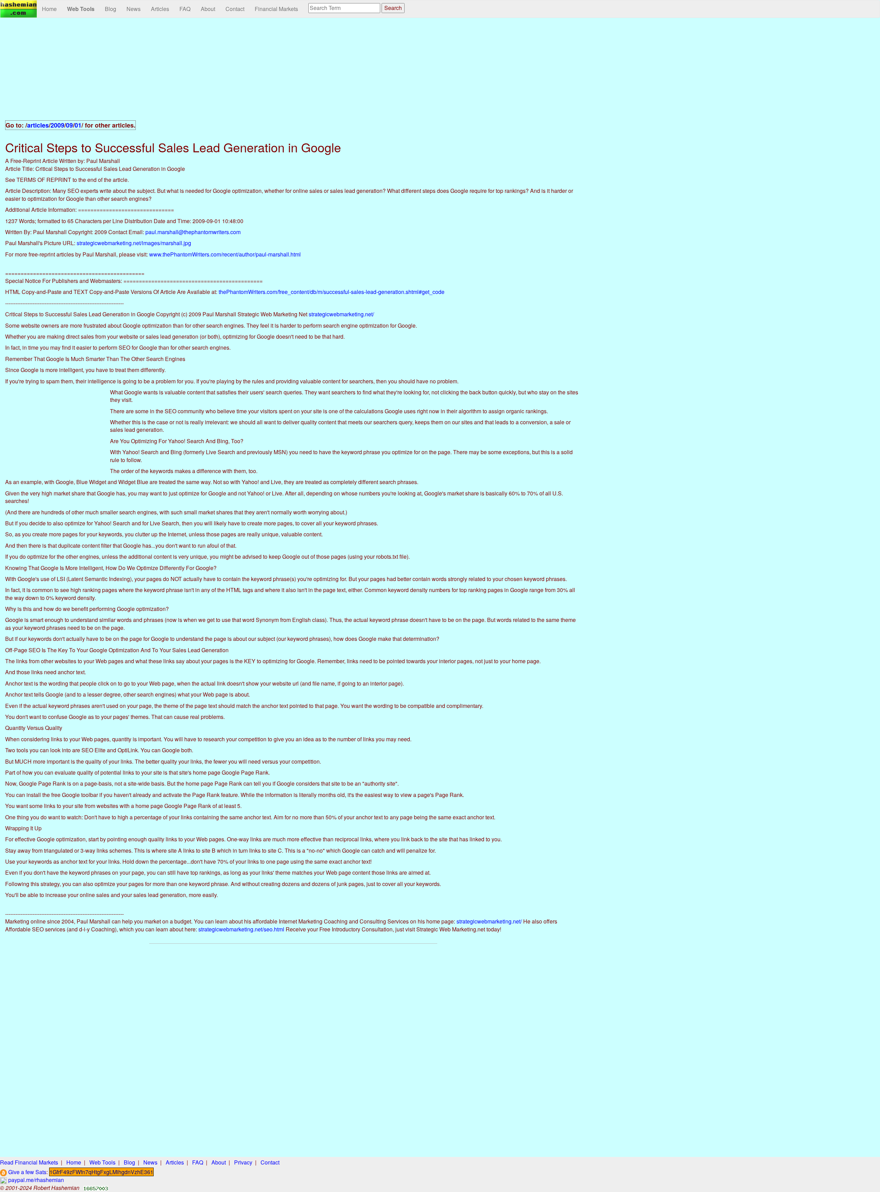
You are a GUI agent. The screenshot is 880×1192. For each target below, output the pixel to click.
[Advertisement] (293, 73)
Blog (110, 9)
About (208, 9)
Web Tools (81, 9)
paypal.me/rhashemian (35, 1180)
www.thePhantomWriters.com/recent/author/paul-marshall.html (225, 254)
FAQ (184, 9)
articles (38, 125)
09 (69, 125)
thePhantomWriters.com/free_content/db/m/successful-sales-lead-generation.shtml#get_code (331, 292)
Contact (235, 9)
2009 (57, 125)
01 (78, 125)
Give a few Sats (26, 1172)
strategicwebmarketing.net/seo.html (241, 929)
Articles (160, 9)
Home (49, 9)
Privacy (243, 1162)
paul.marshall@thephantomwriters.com (193, 232)
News (133, 9)
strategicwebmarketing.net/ (341, 314)
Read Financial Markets (29, 1162)
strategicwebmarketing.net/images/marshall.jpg (134, 243)
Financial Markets (276, 9)
